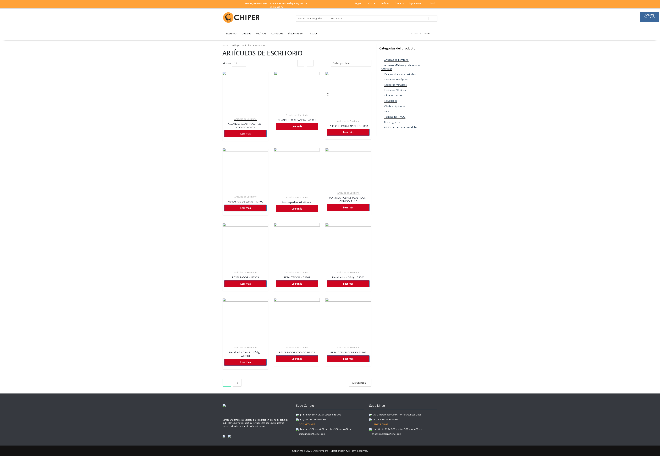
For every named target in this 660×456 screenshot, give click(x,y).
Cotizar (372, 3)
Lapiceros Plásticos (395, 90)
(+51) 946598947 (306, 424)
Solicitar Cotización (650, 16)
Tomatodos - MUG (394, 116)
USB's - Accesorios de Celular (400, 127)
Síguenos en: (416, 3)
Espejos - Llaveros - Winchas (400, 74)
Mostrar (227, 63)
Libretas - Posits (393, 95)
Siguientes (359, 383)
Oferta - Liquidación (395, 106)
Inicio (225, 45)
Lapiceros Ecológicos (396, 79)
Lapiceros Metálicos (395, 84)
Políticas (385, 3)
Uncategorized (392, 122)
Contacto (399, 3)
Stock (433, 3)
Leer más (245, 133)
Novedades (390, 100)
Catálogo (235, 45)
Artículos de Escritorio (245, 118)
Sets (386, 111)
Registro (359, 3)
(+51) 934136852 (379, 424)
